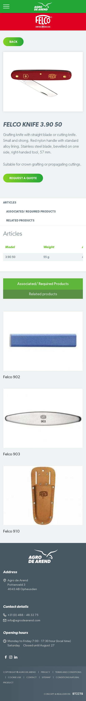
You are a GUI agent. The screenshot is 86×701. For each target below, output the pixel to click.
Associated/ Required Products (31, 211)
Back (13, 41)
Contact (31, 677)
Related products (20, 220)
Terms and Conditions (68, 672)
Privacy (45, 672)
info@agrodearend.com (24, 620)
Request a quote (23, 178)
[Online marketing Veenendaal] (77, 695)
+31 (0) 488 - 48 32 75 (23, 615)
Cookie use (14, 677)
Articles (9, 202)
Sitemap (46, 677)
